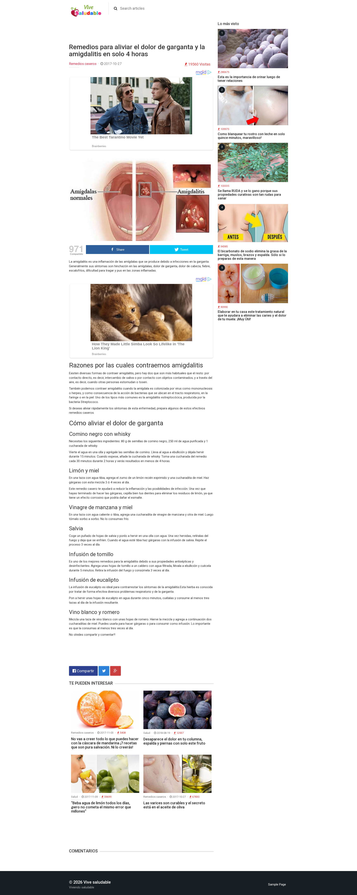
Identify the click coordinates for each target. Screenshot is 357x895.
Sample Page (277, 884)
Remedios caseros (82, 64)
